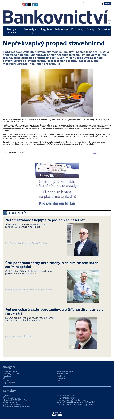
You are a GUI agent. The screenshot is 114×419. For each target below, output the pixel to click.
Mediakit (61, 380)
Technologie (61, 29)
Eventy (91, 29)
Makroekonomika (65, 371)
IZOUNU (6, 380)
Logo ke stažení (9, 382)
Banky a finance (11, 30)
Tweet (95, 153)
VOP (5, 378)
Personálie (104, 29)
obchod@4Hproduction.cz (20, 406)
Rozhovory (77, 29)
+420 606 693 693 (14, 404)
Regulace (46, 29)
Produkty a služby (30, 30)
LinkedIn (61, 378)
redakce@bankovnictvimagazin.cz (78, 404)
